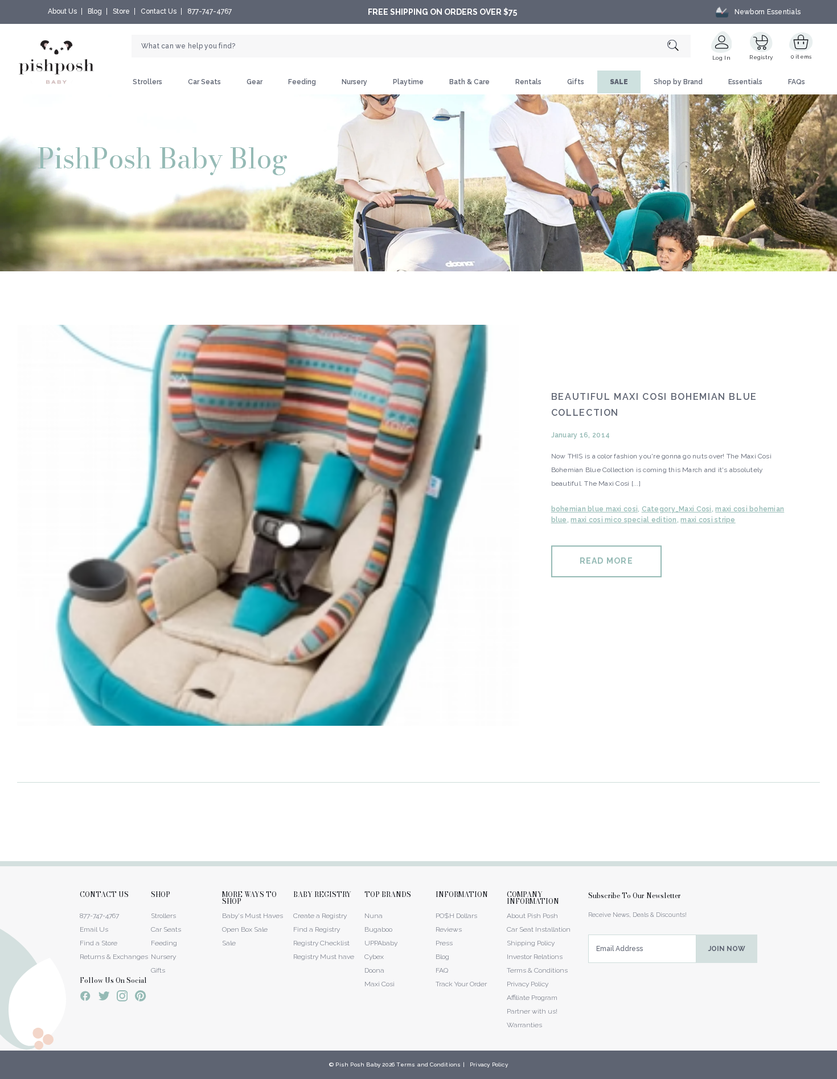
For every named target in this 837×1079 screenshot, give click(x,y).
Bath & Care (469, 82)
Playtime (408, 82)
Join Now (726, 949)
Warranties (524, 1025)
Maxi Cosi (379, 984)
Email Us (94, 929)
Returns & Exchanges (114, 957)
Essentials (745, 82)
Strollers (147, 82)
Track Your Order (461, 984)
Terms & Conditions (537, 970)
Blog (95, 11)
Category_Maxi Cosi (677, 509)
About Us (62, 11)
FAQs (796, 82)
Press (444, 943)
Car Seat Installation (539, 929)
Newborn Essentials (768, 12)
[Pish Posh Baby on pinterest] (140, 997)
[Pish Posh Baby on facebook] (85, 997)
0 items (801, 56)
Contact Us (159, 11)
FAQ (442, 970)
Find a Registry (316, 929)
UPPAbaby (380, 943)
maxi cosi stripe (707, 520)
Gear (254, 82)
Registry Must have (323, 957)
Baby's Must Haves (252, 916)
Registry (761, 57)
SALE (619, 82)
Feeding (302, 82)
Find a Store (98, 943)
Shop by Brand (678, 82)
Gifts (575, 82)
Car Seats (204, 82)
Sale (229, 943)
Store (121, 11)
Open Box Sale (245, 929)
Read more (606, 560)
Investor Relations (535, 957)
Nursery (354, 82)
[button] (836, 1072)
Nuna (373, 916)
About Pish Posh (532, 916)
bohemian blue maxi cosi (594, 509)
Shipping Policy (531, 943)
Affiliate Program (532, 998)
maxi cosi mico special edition (623, 520)
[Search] (679, 46)
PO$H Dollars (456, 916)
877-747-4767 (209, 11)
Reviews (449, 929)
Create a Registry (320, 916)
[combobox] (411, 46)
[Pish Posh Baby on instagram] (122, 997)
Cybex (374, 957)
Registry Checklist (321, 943)
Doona (374, 970)
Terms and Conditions (428, 1064)
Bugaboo (378, 929)
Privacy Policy (527, 984)
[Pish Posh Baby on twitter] (104, 997)
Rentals (528, 82)
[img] (268, 525)
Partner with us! (532, 1011)
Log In (721, 58)
